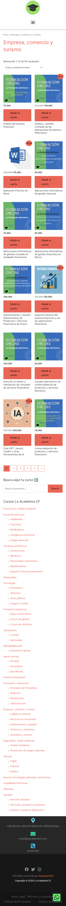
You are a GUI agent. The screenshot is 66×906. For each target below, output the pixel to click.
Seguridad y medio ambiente (19, 740)
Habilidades (16, 519)
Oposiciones (10, 630)
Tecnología (9, 583)
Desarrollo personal (13, 514)
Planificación (17, 698)
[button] (33, 22)
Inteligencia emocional (22, 535)
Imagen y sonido (19, 603)
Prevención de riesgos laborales (27, 750)
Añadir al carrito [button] (15, 115)
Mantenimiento (18, 566)
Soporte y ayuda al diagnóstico (27, 810)
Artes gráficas (17, 598)
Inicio (6, 34)
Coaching (15, 524)
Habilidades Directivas (15, 783)
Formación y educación (16, 683)
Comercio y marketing (22, 729)
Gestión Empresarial (14, 677)
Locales (14, 634)
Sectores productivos (15, 546)
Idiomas (7, 756)
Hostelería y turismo (21, 734)
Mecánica (15, 555)
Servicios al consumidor (23, 719)
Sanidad (7, 795)
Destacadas (9, 577)
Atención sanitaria (20, 799)
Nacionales (16, 640)
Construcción (17, 550)
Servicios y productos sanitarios (27, 804)
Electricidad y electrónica (24, 561)
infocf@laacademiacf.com (33, 838)
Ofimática (8, 789)
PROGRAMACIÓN (12, 646)
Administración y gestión (23, 724)
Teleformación (18, 703)
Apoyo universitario (20, 614)
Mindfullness (17, 529)
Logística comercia (20, 714)
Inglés (13, 761)
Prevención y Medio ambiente (19, 508)
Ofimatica (15, 593)
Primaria (14, 661)
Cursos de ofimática (21, 624)
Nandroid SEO (46, 876)
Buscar (55, 488)
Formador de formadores (23, 688)
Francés (14, 766)
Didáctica (15, 693)
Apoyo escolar (11, 656)
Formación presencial (15, 609)
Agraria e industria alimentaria (26, 571)
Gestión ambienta (19, 745)
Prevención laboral (20, 650)
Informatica (16, 587)
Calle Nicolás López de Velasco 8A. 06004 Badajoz (33, 826)
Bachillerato (16, 671)
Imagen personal (19, 540)
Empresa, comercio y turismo (19, 709)
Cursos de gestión (20, 619)
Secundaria (16, 666)
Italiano (14, 771)
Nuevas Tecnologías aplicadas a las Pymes (26, 777)
